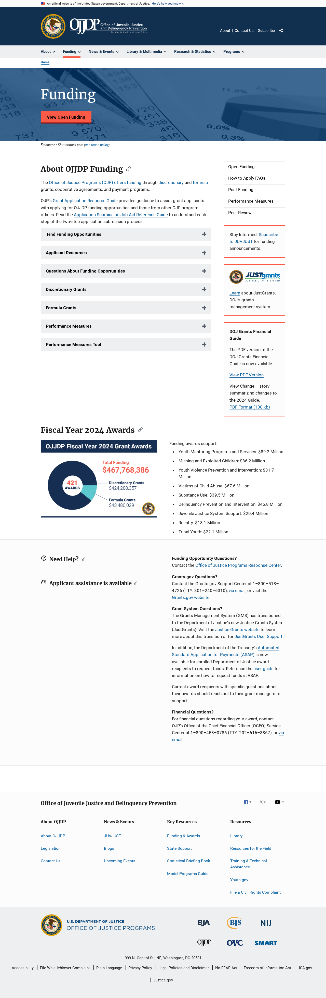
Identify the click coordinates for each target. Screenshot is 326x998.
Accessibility (23, 968)
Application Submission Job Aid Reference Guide (121, 214)
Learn (234, 292)
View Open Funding (66, 117)
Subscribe (266, 30)
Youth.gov (239, 879)
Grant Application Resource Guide (85, 200)
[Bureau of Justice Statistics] (235, 930)
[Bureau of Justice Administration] (204, 927)
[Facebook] (249, 805)
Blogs (109, 848)
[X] (264, 805)
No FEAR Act (226, 968)
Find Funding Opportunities (73, 234)
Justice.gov (163, 980)
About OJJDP (53, 835)
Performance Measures (69, 326)
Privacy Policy (140, 968)
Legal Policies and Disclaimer (183, 968)
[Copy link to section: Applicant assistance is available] (134, 582)
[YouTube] (280, 805)
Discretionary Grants (66, 289)
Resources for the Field (250, 848)
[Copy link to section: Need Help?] (82, 558)
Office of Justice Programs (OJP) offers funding (95, 182)
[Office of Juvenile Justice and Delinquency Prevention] (204, 947)
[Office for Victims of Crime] (235, 946)
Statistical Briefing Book (188, 860)
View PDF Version (246, 374)
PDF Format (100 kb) (249, 407)
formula (200, 182)
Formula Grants (61, 307)
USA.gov (304, 968)
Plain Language (109, 968)
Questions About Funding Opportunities (85, 271)
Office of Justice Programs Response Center (238, 565)
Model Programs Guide (187, 873)
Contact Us (244, 30)
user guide (263, 668)
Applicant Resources (66, 252)
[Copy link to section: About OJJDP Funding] (127, 168)
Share (285, 34)
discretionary (171, 182)
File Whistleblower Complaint (65, 968)
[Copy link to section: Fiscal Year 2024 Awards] (138, 429)
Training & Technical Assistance (248, 863)
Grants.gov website (190, 597)
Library (236, 835)
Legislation (51, 848)
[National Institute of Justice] (266, 927)
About (225, 30)
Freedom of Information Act (267, 968)
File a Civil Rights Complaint (255, 892)
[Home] (108, 26)
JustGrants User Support (258, 636)
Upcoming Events (119, 860)
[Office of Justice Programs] (53, 26)
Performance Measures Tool (73, 344)
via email (237, 590)
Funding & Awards (183, 835)
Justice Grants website (237, 629)
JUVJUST (112, 835)
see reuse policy (96, 144)
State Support (179, 848)
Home (45, 62)
